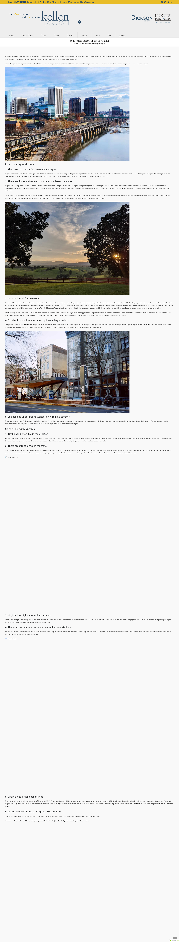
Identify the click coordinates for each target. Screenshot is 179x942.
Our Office (68, 2)
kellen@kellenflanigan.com (85, 2)
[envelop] (172, 2)
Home (76, 44)
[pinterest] (169, 2)
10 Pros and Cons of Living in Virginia (24, 821)
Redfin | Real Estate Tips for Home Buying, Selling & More (69, 821)
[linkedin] (165, 2)
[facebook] (159, 2)
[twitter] (162, 2)
